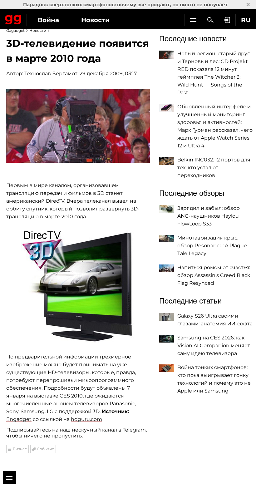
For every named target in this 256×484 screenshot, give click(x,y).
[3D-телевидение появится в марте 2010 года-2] (78, 286)
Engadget (19, 419)
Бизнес (20, 449)
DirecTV (55, 201)
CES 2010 (71, 396)
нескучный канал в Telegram (109, 430)
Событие (45, 449)
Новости (95, 20)
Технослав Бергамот (50, 74)
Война (48, 20)
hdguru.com (86, 419)
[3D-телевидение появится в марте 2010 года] (78, 126)
